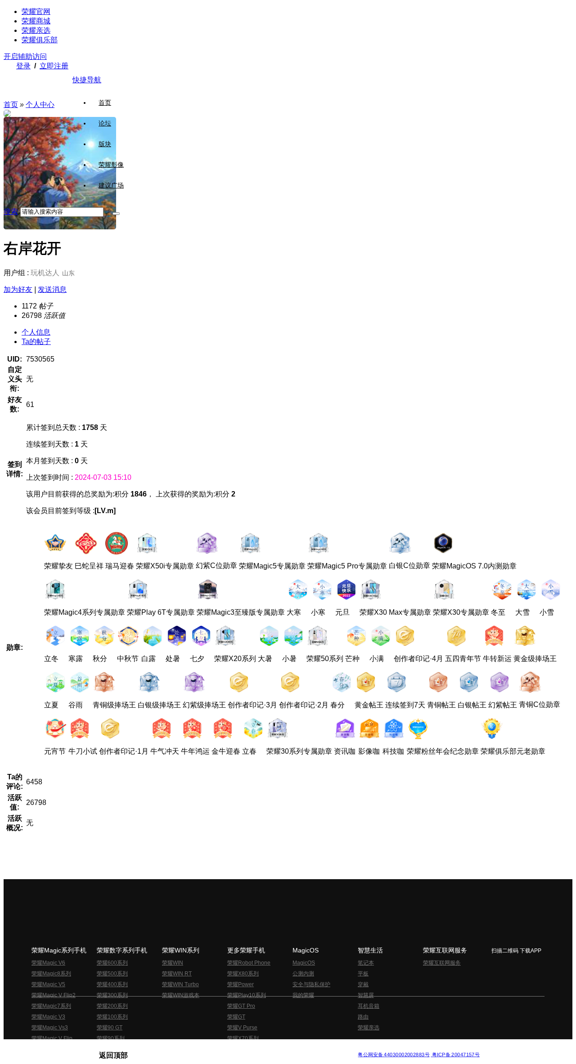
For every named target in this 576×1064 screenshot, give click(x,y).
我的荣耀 (303, 995)
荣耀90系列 (111, 1038)
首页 (105, 102)
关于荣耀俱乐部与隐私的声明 (182, 1048)
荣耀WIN (172, 963)
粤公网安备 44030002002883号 (393, 1055)
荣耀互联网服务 (442, 963)
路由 (363, 1017)
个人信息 (36, 332)
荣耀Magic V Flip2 (54, 995)
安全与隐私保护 (311, 984)
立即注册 (54, 66)
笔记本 (366, 963)
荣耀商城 (36, 21)
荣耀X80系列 (243, 973)
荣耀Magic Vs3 (50, 1027)
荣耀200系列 (112, 1006)
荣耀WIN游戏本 (180, 995)
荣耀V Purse (242, 1027)
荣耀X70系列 (243, 1038)
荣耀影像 (111, 164)
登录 (23, 66)
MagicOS (303, 963)
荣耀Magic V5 (48, 984)
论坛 (105, 123)
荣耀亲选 (36, 30)
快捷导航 (86, 80)
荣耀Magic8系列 (51, 973)
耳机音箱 (368, 1006)
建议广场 (111, 185)
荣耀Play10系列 (246, 995)
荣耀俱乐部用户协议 (123, 1048)
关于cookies (233, 1048)
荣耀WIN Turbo (180, 984)
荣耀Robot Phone (248, 963)
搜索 (11, 211)
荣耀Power (240, 984)
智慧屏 (366, 995)
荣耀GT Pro (241, 1006)
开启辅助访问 (25, 56)
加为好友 (18, 289)
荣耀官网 (36, 11)
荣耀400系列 (112, 984)
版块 (105, 144)
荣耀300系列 (112, 995)
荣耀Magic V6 (48, 963)
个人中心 (40, 104)
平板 (363, 973)
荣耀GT (236, 1017)
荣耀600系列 (112, 963)
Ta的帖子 (36, 341)
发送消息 (52, 289)
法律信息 (258, 1048)
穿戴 (363, 984)
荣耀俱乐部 (40, 40)
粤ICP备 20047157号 (455, 1055)
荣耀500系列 (112, 973)
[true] (116, 213)
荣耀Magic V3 (48, 1017)
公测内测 (303, 973)
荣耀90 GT (109, 1027)
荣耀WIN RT (177, 973)
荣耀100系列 (112, 1017)
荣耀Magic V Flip (52, 1038)
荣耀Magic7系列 (51, 1006)
